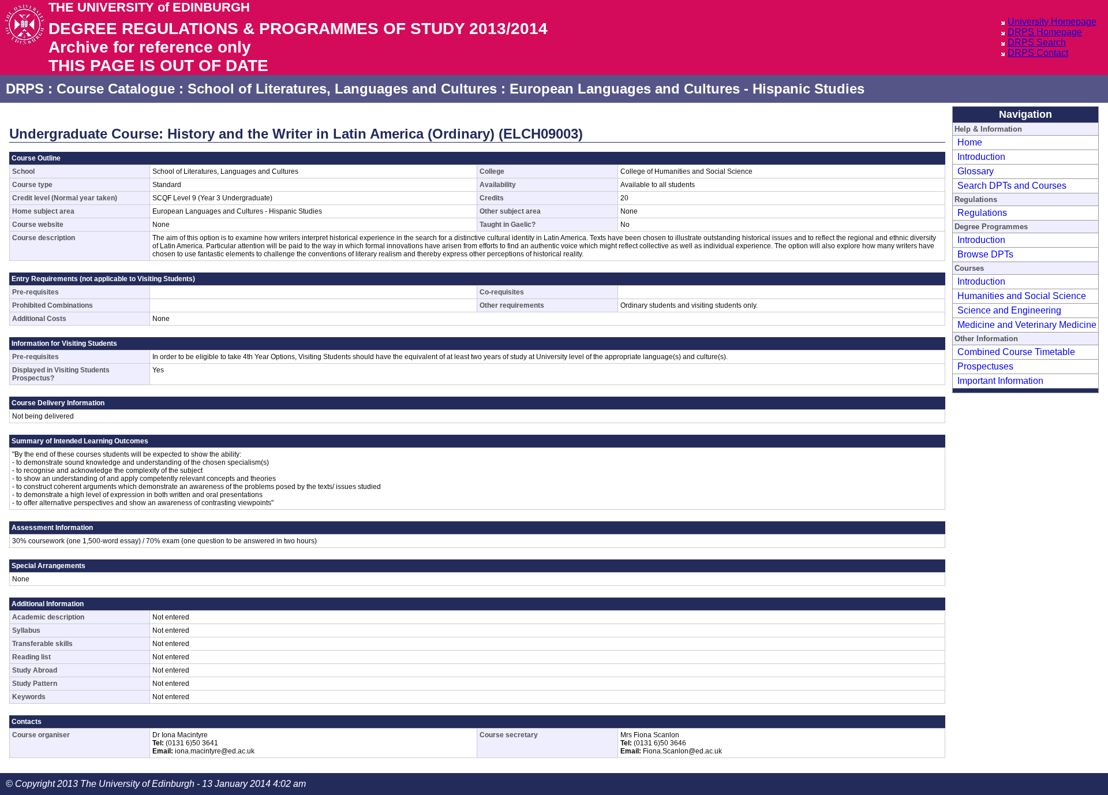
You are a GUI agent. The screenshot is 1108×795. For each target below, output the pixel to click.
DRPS (25, 88)
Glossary (975, 171)
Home (969, 142)
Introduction (981, 157)
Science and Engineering (1009, 310)
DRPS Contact (1038, 53)
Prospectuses (985, 366)
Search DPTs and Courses (1011, 186)
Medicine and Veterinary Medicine (1026, 325)
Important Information (1000, 381)
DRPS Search (1037, 42)
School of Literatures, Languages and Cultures (342, 88)
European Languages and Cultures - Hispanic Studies (687, 88)
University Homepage (1052, 22)
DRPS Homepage (1045, 32)
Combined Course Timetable (1016, 352)
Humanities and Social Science (1021, 296)
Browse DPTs (985, 254)
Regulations (982, 213)
